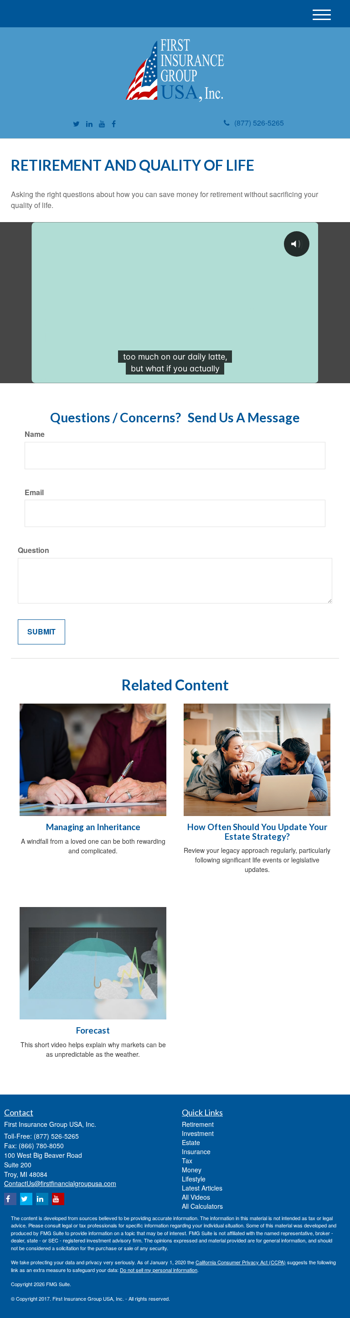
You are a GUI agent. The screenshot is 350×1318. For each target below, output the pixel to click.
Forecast (93, 1030)
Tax (187, 1160)
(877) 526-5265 (259, 122)
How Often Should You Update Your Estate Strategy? (257, 831)
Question (33, 550)
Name (35, 434)
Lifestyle (194, 1178)
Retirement (198, 1124)
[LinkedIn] (89, 124)
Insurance (196, 1151)
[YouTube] (102, 124)
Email (34, 492)
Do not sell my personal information (158, 1269)
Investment (198, 1133)
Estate (191, 1142)
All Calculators (202, 1206)
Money (191, 1169)
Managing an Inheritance (93, 827)
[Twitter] (76, 124)
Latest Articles (202, 1187)
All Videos (196, 1196)
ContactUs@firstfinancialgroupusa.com (60, 1183)
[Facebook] (114, 124)
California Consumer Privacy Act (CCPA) (241, 1262)
